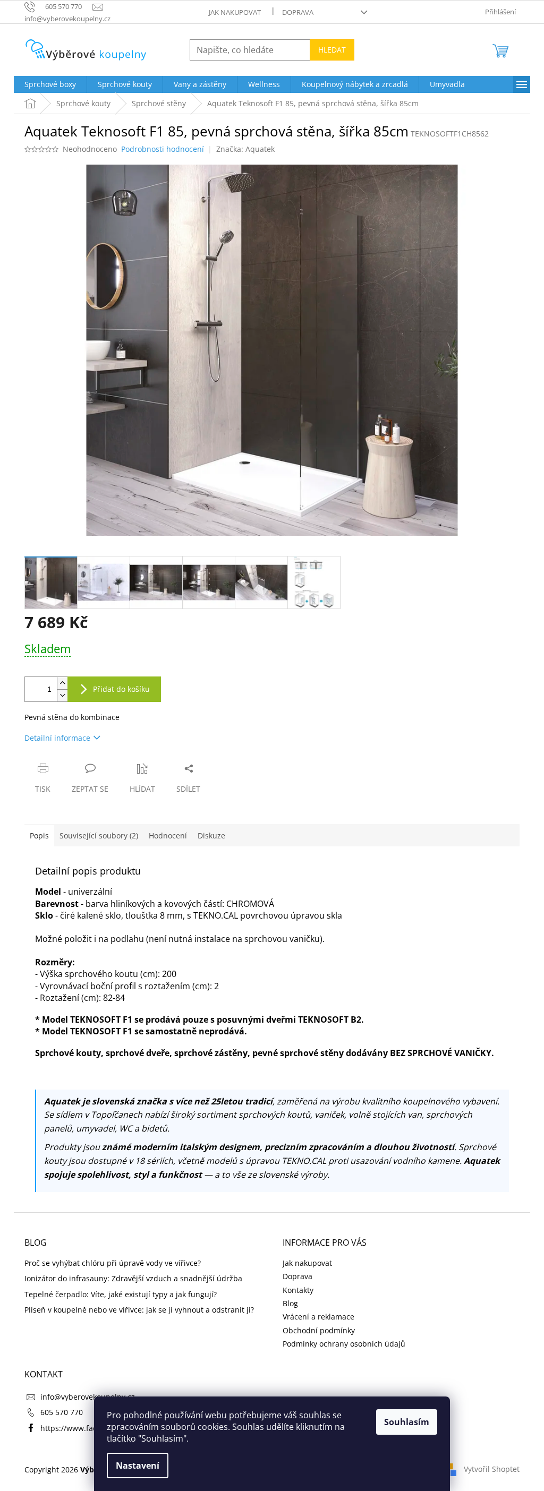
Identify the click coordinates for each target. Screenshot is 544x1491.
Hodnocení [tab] (168, 835)
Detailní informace (57, 738)
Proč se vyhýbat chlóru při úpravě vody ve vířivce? (112, 1263)
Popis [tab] (39, 835)
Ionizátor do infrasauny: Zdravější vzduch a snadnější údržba (133, 1278)
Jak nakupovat (235, 12)
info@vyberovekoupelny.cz (87, 1397)
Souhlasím (406, 1422)
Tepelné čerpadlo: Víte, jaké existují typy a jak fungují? (120, 1294)
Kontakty (298, 1290)
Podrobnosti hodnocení (162, 149)
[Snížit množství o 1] (62, 695)
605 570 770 (61, 1412)
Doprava (297, 12)
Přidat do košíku (121, 689)
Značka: (245, 149)
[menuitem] (50, 84)
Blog (290, 1303)
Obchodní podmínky (319, 1330)
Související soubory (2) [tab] (99, 835)
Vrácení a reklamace (318, 1317)
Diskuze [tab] (211, 835)
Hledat (332, 50)
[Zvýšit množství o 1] (62, 683)
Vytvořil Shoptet (492, 1468)
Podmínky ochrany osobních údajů (344, 1344)
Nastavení (137, 1465)
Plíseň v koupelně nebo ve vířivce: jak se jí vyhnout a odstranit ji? (139, 1310)
